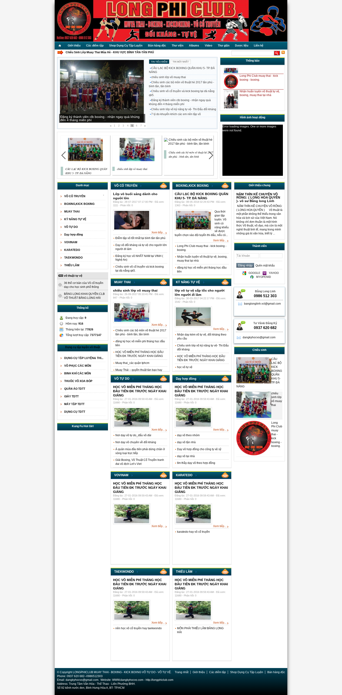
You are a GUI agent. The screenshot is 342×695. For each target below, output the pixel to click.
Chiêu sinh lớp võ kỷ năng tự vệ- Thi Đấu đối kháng (183, 109)
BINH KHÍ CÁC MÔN (77, 373)
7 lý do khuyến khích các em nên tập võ (176, 114)
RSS (163, 186)
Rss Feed (283, 52)
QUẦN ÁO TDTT (74, 388)
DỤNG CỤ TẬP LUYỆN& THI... (83, 358)
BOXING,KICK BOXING (79, 204)
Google (254, 273)
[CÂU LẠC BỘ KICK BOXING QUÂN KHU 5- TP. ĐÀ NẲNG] (85, 160)
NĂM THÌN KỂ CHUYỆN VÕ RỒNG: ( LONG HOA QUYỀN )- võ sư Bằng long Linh (258, 197)
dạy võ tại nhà (186, 456)
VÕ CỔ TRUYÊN (74, 196)
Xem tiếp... (158, 232)
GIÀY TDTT (71, 396)
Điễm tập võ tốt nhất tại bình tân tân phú (140, 238)
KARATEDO (72, 250)
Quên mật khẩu (264, 265)
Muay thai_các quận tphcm (132, 363)
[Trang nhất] (60, 46)
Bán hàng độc (276, 672)
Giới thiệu (199, 672)
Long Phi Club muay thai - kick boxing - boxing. (276, 434)
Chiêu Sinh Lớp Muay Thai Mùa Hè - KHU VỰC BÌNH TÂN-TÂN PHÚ (110, 52)
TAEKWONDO (73, 257)
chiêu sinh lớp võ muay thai (168, 77)
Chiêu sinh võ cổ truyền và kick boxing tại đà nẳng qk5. (182, 93)
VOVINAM (70, 242)
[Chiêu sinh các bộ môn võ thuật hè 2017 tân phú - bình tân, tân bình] (188, 143)
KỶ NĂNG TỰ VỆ (75, 219)
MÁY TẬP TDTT (74, 404)
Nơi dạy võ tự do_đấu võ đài (133, 435)
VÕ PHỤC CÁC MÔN (77, 365)
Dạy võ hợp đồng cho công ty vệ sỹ (199, 449)
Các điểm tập (217, 672)
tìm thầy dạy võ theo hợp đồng (196, 463)
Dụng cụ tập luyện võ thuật (82, 347)
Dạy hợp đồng (73, 234)
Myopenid (263, 277)
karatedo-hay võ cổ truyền (193, 531)
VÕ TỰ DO (71, 227)
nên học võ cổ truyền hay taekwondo (138, 628)
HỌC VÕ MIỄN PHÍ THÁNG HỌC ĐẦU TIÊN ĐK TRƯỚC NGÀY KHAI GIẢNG (139, 391)
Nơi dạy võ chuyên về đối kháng (135, 442)
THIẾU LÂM (71, 265)
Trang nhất (181, 672)
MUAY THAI (72, 211)
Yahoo (274, 273)
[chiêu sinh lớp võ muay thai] (137, 160)
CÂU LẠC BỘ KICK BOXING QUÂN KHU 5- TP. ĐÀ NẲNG (182, 70)
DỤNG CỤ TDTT (74, 411)
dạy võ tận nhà (186, 442)
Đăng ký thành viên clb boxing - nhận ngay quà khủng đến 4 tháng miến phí (100, 118)
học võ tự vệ (184, 367)
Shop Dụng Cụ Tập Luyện (246, 672)
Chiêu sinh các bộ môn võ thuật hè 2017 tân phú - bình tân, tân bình (181, 84)
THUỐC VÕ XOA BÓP (78, 381)
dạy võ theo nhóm (188, 435)
